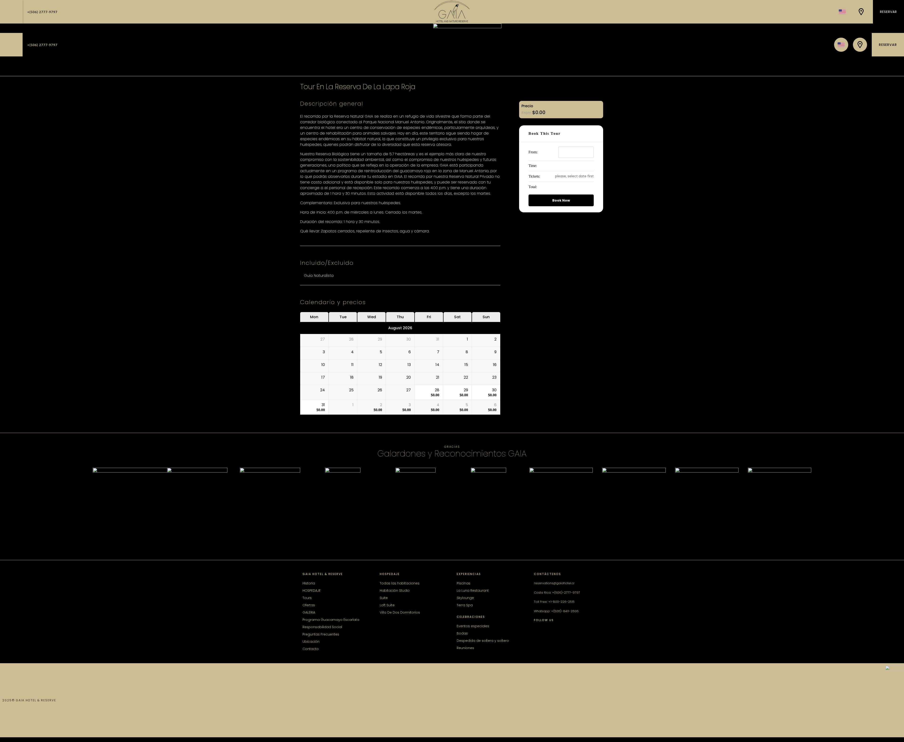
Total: (533, 187)
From (526, 112)
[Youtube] (574, 632)
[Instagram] (551, 632)
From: (533, 152)
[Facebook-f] (539, 632)
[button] (11, 12)
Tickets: (534, 176)
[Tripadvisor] (562, 632)
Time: (533, 166)
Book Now (561, 200)
